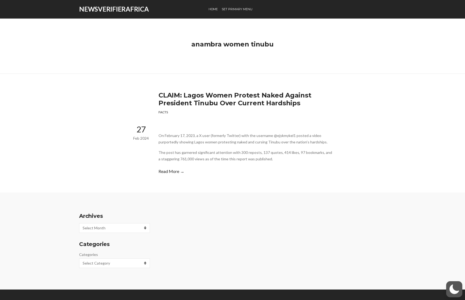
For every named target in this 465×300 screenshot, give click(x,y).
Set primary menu (237, 9)
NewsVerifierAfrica (114, 9)
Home (213, 9)
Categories (88, 254)
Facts (163, 112)
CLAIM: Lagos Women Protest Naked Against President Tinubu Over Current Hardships (234, 99)
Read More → (171, 171)
